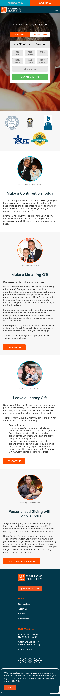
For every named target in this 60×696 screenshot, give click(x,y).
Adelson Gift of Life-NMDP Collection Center (30, 635)
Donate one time (30, 77)
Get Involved (24, 604)
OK (9, 687)
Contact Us (23, 618)
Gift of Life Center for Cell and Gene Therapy (29, 643)
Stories (21, 613)
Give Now (45, 3)
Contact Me (14, 461)
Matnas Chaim (25, 649)
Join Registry (15, 3)
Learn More (14, 347)
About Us (22, 608)
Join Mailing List (30, 588)
